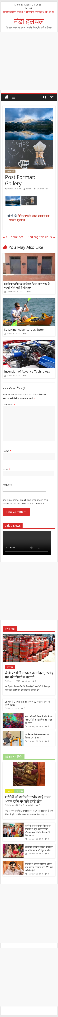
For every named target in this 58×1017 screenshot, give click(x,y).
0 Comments (42, 188)
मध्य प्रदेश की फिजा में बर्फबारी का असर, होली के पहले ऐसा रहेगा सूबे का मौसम (38, 719)
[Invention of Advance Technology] (29, 342)
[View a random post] (51, 97)
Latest (9, 791)
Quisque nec (13, 237)
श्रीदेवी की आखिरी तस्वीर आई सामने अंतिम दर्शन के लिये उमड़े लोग (28, 798)
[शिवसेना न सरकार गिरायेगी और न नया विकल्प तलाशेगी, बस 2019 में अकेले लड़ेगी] (13, 862)
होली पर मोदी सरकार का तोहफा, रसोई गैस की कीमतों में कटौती (29, 674)
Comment (9, 404)
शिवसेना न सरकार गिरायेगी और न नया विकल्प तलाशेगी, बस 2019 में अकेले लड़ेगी (39, 867)
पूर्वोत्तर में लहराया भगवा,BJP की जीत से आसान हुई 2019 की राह (28, 11)
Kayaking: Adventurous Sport (24, 329)
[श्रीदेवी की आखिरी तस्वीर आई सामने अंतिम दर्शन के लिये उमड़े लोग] (29, 763)
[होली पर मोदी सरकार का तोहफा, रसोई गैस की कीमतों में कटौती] (29, 635)
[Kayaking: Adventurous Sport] (29, 300)
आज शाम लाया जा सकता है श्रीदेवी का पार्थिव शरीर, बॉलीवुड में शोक (39, 848)
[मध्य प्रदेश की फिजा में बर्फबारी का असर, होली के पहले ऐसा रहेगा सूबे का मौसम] (13, 714)
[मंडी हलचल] (6, 97)
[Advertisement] (29, 61)
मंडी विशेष (19, 791)
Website (7, 484)
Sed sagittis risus (41, 237)
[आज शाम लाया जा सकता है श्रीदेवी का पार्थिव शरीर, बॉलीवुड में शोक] (13, 845)
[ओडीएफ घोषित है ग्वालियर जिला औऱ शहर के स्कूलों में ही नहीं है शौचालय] (29, 255)
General (10, 171)
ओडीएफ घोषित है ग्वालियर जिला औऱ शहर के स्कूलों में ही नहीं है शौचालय (27, 285)
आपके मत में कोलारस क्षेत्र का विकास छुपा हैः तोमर (37, 736)
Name (7, 450)
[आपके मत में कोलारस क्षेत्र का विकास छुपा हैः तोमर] (13, 733)
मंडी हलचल (29, 21)
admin (28, 188)
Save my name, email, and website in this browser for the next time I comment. (25, 501)
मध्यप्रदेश (10, 667)
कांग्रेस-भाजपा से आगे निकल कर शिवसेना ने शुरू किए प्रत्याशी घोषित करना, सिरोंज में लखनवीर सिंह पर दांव (38, 830)
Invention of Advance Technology (27, 371)
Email (6, 469)
